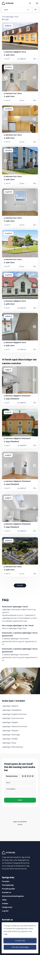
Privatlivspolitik (8, 889)
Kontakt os (6, 892)
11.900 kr (8, 192)
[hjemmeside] (8, 852)
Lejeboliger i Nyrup (9, 743)
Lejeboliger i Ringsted (10, 731)
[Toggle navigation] (37, 3)
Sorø (6, 10)
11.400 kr (8, 233)
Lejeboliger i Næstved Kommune (14, 726)
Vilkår (4, 900)
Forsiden (5, 881)
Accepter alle (20, 941)
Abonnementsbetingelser (13, 896)
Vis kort (20, 585)
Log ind (5, 911)
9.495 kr (8, 455)
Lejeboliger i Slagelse (10, 722)
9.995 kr (8, 498)
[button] (5, 36)
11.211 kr (8, 412)
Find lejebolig (7, 885)
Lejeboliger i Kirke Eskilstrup (12, 747)
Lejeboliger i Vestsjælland (11, 710)
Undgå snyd (7, 907)
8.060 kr (8, 26)
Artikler (5, 904)
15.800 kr (8, 541)
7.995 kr (8, 370)
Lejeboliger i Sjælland (10, 706)
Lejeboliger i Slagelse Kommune (14, 714)
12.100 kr (8, 67)
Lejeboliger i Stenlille (10, 739)
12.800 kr (8, 316)
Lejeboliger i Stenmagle (11, 735)
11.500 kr (8, 275)
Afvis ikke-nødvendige (20, 947)
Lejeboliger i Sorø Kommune (13, 718)
